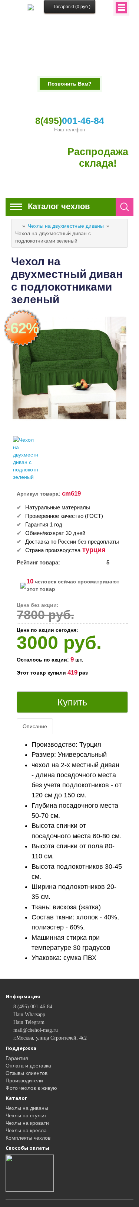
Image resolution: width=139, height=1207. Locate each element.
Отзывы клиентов (26, 1073)
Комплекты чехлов (28, 1138)
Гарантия (17, 1058)
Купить (72, 702)
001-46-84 (69, 120)
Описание (35, 726)
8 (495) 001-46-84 (32, 1006)
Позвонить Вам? (70, 84)
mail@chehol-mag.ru (35, 1030)
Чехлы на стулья (26, 1115)
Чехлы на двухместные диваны (66, 226)
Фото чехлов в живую (31, 1088)
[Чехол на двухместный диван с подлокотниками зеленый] (25, 458)
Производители (24, 1080)
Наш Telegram (28, 1022)
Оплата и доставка (28, 1066)
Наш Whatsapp (29, 1014)
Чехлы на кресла (26, 1130)
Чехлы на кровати (27, 1123)
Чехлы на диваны (27, 1108)
